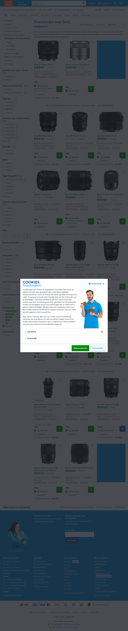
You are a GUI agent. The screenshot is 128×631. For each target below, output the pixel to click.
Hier (24, 324)
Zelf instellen (97, 348)
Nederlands (96, 284)
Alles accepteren (80, 348)
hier (37, 316)
